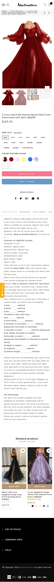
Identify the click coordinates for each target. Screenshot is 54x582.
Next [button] (44, 56)
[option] (27, 54)
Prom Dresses (16, 11)
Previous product (43, 12)
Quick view (23, 450)
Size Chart (39, 212)
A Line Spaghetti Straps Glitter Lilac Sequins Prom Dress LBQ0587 (40, 494)
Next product (49, 12)
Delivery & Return (27, 192)
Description (9, 212)
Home (4, 11)
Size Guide (18, 132)
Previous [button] (6, 56)
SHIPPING (24, 212)
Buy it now (27, 182)
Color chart (18, 268)
